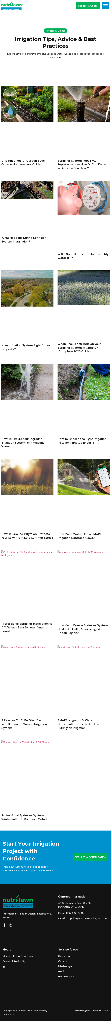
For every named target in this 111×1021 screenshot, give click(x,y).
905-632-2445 (75, 913)
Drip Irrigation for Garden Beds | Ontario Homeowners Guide (23, 162)
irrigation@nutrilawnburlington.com (86, 918)
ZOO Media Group (99, 1010)
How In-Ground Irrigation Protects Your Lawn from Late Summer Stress (27, 536)
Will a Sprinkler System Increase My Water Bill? (83, 256)
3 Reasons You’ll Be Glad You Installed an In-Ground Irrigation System (24, 724)
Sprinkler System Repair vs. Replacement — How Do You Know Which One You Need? (82, 164)
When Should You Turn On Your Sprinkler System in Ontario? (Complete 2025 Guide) (79, 347)
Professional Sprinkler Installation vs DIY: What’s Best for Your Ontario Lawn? (26, 627)
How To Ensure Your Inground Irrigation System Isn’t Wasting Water (23, 442)
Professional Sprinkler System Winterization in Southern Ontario (24, 817)
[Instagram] (10, 925)
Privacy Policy (40, 1010)
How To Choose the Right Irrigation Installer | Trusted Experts (82, 441)
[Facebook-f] (4, 925)
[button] (105, 5)
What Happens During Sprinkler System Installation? (23, 239)
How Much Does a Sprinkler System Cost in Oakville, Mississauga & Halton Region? (83, 629)
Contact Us (8, 1014)
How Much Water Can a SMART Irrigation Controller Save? (80, 536)
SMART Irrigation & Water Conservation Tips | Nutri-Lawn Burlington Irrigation (79, 724)
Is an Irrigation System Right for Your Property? (27, 347)
